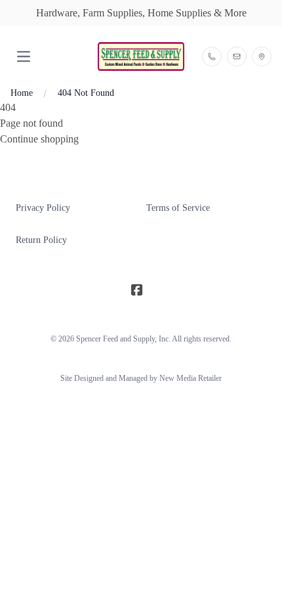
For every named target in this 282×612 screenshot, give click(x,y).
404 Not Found (86, 93)
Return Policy (41, 240)
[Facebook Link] (137, 290)
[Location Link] (262, 56)
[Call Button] (212, 56)
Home (21, 93)
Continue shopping (39, 138)
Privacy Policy (43, 208)
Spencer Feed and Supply (115, 338)
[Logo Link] (141, 56)
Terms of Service (178, 208)
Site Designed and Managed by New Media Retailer (141, 378)
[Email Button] (237, 56)
